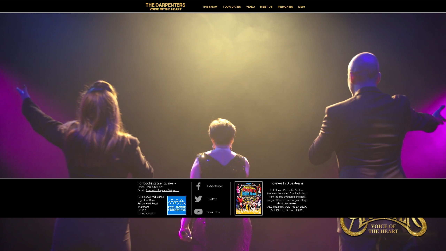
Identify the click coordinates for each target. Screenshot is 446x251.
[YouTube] (198, 212)
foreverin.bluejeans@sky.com (162, 190)
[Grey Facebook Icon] (198, 186)
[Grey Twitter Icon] (198, 199)
